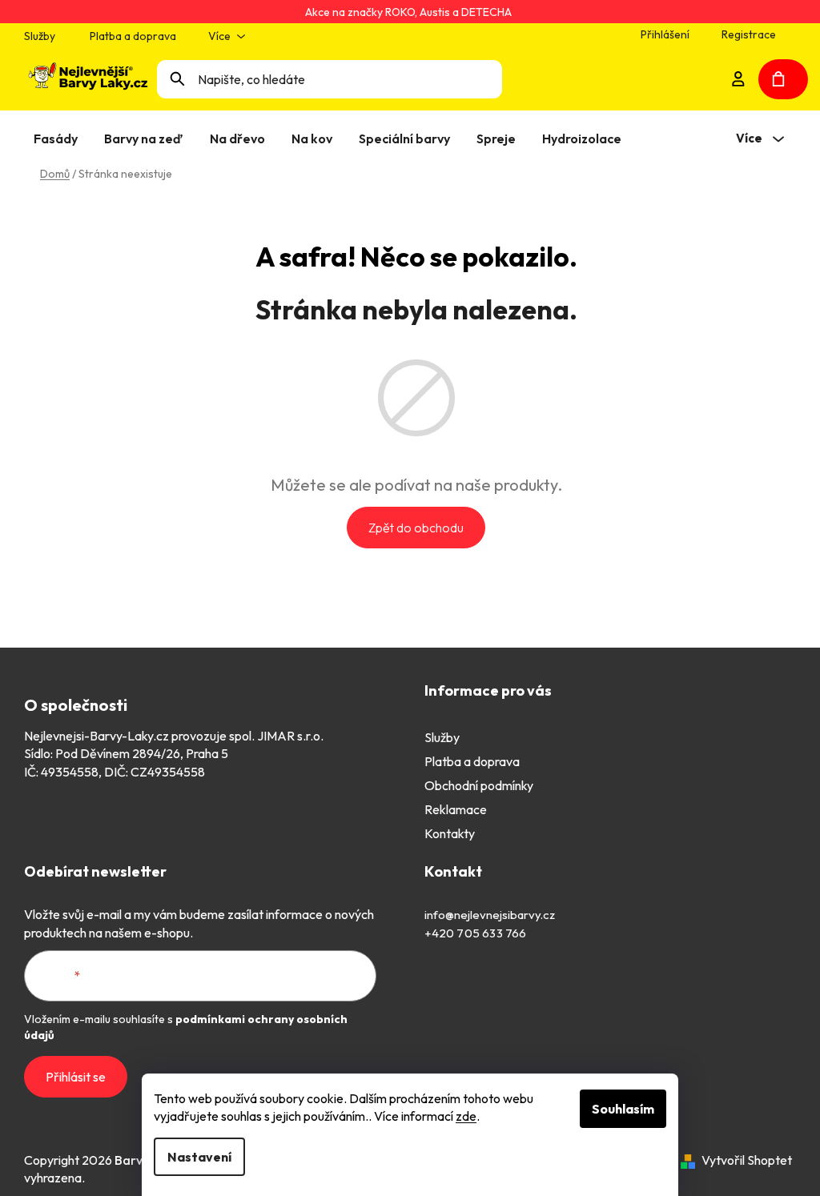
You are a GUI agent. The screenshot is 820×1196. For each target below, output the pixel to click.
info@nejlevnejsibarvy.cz (489, 914)
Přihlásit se (76, 1077)
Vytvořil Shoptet (746, 1160)
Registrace (749, 34)
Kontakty (449, 833)
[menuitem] (59, 138)
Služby (39, 36)
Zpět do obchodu (416, 528)
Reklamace (455, 809)
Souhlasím (623, 1109)
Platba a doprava (133, 36)
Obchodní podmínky (478, 785)
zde (466, 1116)
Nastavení (199, 1157)
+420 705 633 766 (475, 933)
